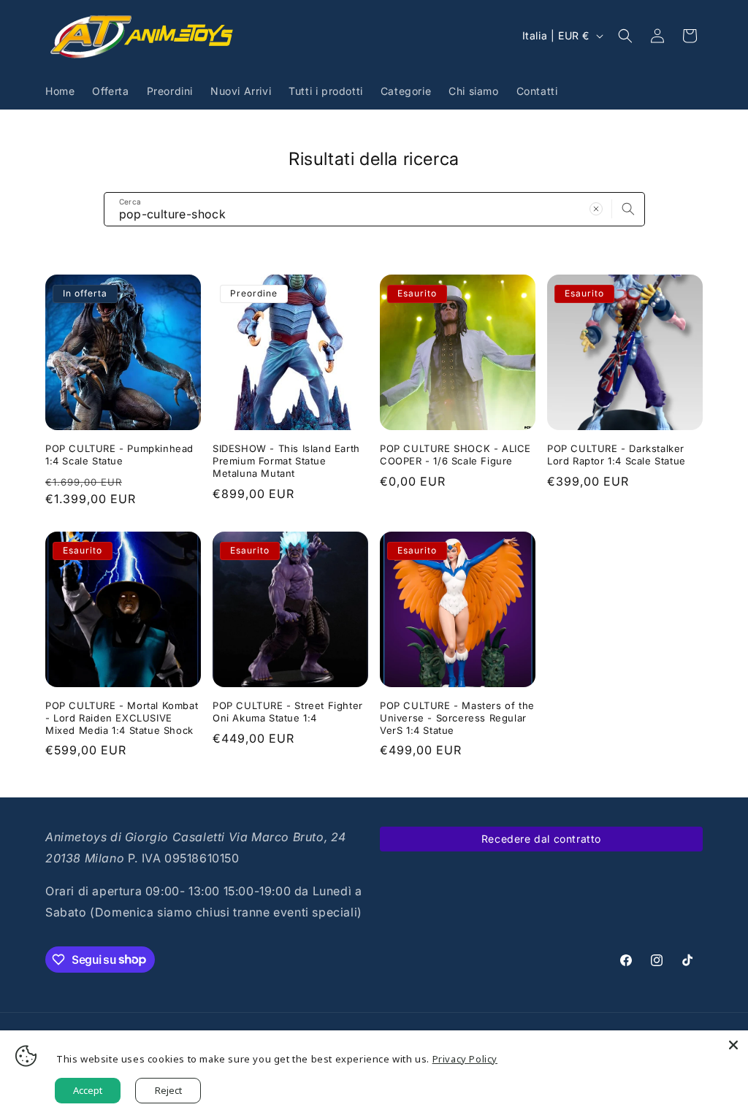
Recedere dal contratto (541, 838)
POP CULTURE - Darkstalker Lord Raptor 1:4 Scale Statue (616, 455)
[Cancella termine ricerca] (596, 209)
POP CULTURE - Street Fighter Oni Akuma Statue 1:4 (288, 712)
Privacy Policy (464, 1058)
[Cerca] (628, 209)
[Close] (733, 1045)
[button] (625, 36)
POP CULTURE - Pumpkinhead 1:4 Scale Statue (119, 455)
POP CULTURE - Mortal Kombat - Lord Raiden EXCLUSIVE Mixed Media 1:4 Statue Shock (121, 718)
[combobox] (374, 209)
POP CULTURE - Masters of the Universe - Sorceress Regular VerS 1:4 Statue (457, 718)
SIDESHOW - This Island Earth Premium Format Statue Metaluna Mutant (286, 461)
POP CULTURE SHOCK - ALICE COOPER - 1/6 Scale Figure (455, 455)
